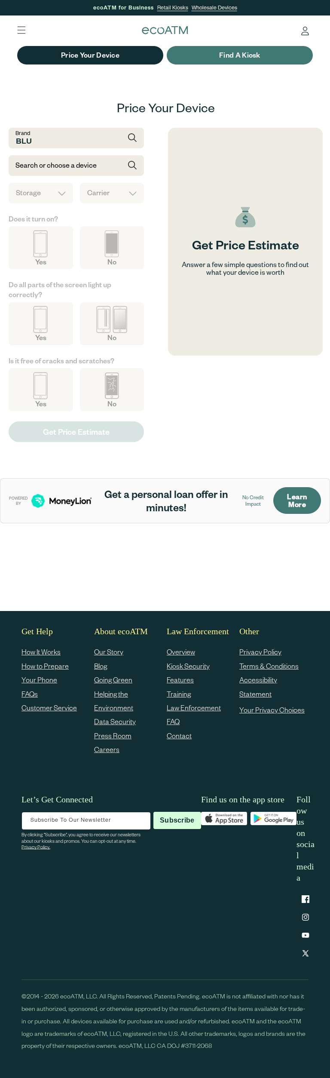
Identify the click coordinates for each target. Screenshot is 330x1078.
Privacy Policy (260, 651)
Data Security (115, 721)
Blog (100, 665)
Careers (106, 749)
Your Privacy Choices (272, 709)
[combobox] (76, 138)
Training (179, 693)
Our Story (108, 651)
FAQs (29, 693)
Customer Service (49, 707)
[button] (21, 30)
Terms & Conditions (269, 665)
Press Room (112, 735)
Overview (181, 651)
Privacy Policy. (35, 847)
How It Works (41, 651)
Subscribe (177, 820)
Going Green (113, 679)
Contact (179, 735)
